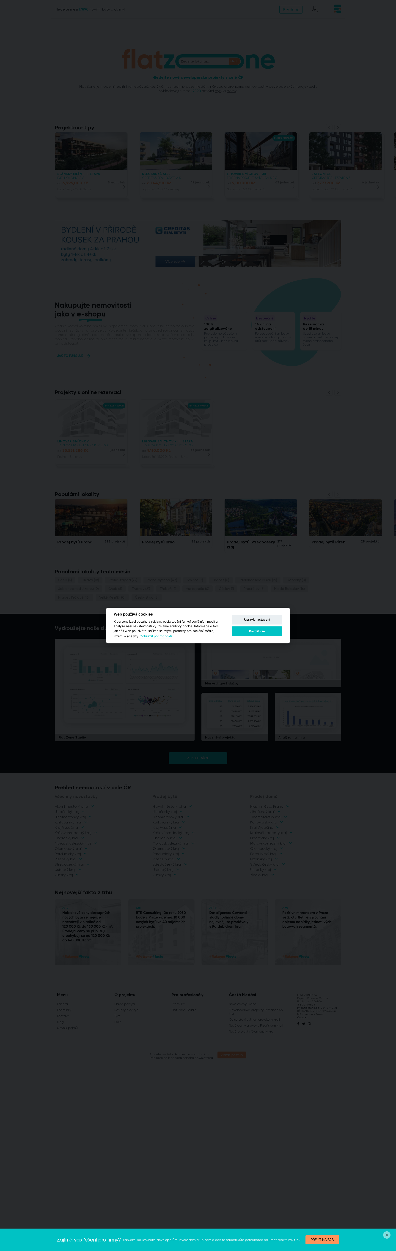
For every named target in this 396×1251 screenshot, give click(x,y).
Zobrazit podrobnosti (156, 636)
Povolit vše (257, 631)
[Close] (386, 1235)
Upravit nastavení (257, 619)
